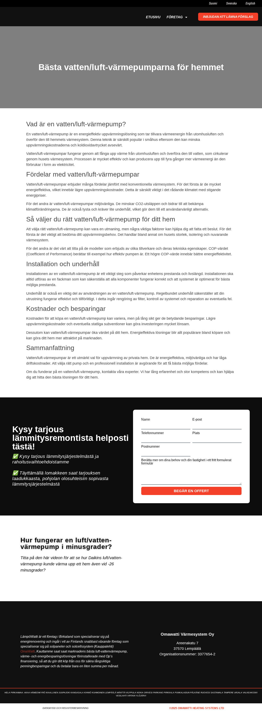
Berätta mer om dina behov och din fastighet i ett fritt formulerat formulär (186, 462)
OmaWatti (27, 651)
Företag (175, 17)
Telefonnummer (152, 433)
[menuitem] (210, 3)
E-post (197, 419)
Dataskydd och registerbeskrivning (66, 708)
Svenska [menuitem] (231, 3)
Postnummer (150, 446)
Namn (145, 419)
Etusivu (153, 17)
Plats (196, 433)
